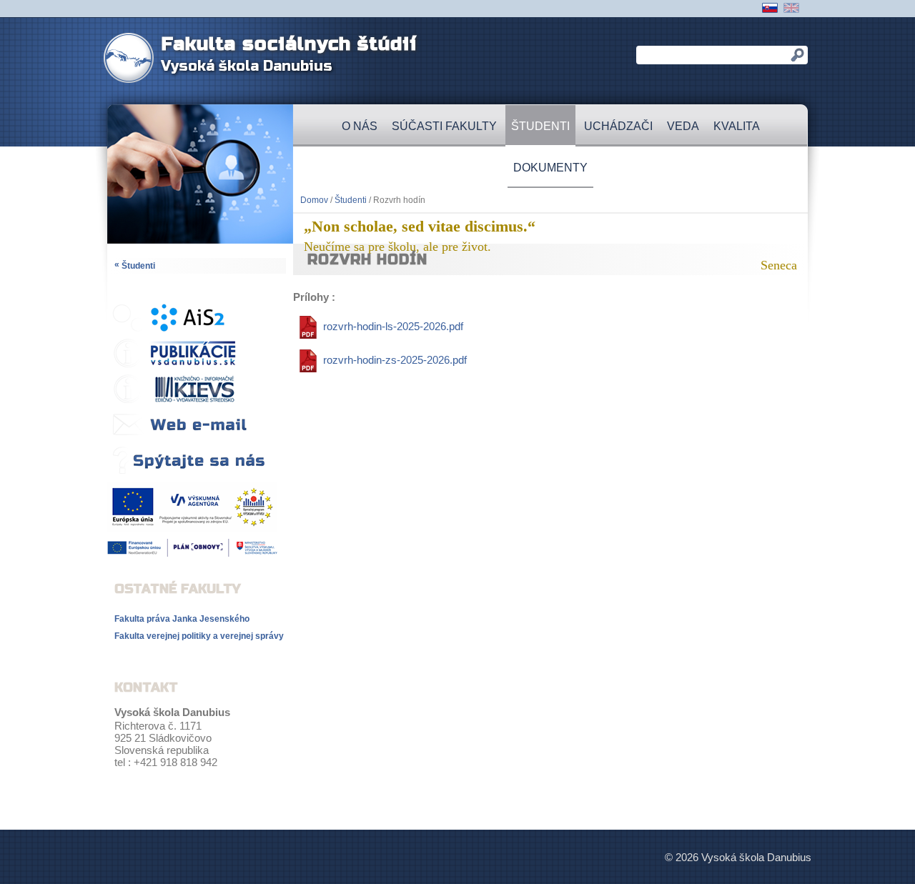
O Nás (359, 126)
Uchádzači (618, 126)
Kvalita (736, 126)
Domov (314, 200)
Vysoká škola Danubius (246, 66)
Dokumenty (550, 168)
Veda (683, 126)
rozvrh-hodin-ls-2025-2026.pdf (393, 326)
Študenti (540, 126)
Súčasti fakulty (444, 126)
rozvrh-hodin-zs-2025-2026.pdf (395, 360)
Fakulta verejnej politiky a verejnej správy (199, 636)
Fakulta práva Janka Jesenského (181, 619)
